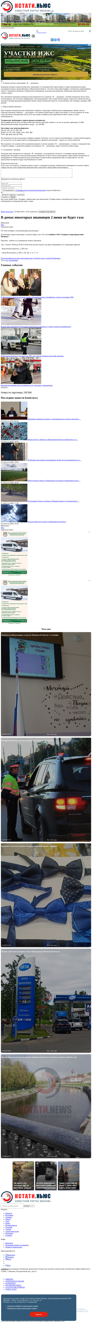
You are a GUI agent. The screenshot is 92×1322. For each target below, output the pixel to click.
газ (6, 260)
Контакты (9, 1243)
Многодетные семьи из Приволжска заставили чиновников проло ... (54, 481)
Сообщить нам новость (47, 212)
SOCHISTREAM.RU (13, 1285)
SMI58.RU (9, 1279)
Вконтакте (11, 1255)
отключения (13, 260)
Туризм (8, 1229)
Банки (7, 1223)
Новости (8, 1213)
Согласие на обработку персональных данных (18, 1293)
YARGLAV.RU (11, 1289)
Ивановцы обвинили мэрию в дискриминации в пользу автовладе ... (54, 419)
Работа (8, 1219)
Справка (8, 1217)
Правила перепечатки (13, 1247)
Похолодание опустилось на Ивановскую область (47, 522)
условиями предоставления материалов (30, 190)
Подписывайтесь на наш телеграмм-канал (17, 258)
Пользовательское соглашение (16, 1245)
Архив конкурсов (12, 1231)
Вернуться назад (7, 212)
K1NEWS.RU (10, 1283)
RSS (8, 1265)
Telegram (10, 1257)
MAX (9, 1259)
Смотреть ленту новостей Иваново (47, 258)
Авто (7, 1221)
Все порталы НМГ (8, 1275)
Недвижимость (11, 1225)
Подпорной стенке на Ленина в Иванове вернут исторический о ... (53, 501)
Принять (38, 1314)
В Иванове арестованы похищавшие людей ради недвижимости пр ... (54, 460)
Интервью (9, 1215)
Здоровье (8, 1227)
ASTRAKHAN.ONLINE (14, 1281)
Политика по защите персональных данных (53, 1293)
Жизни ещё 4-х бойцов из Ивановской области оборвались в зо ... (53, 440)
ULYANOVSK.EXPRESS (15, 1287)
